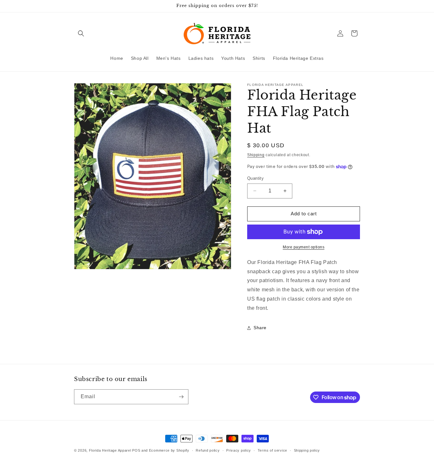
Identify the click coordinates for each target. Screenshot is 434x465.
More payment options (303, 247)
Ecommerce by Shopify (169, 450)
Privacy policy (238, 450)
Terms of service (272, 450)
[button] (81, 33)
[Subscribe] (181, 396)
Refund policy (208, 450)
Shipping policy (307, 450)
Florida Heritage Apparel (110, 450)
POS (136, 450)
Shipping (256, 155)
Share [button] (260, 327)
